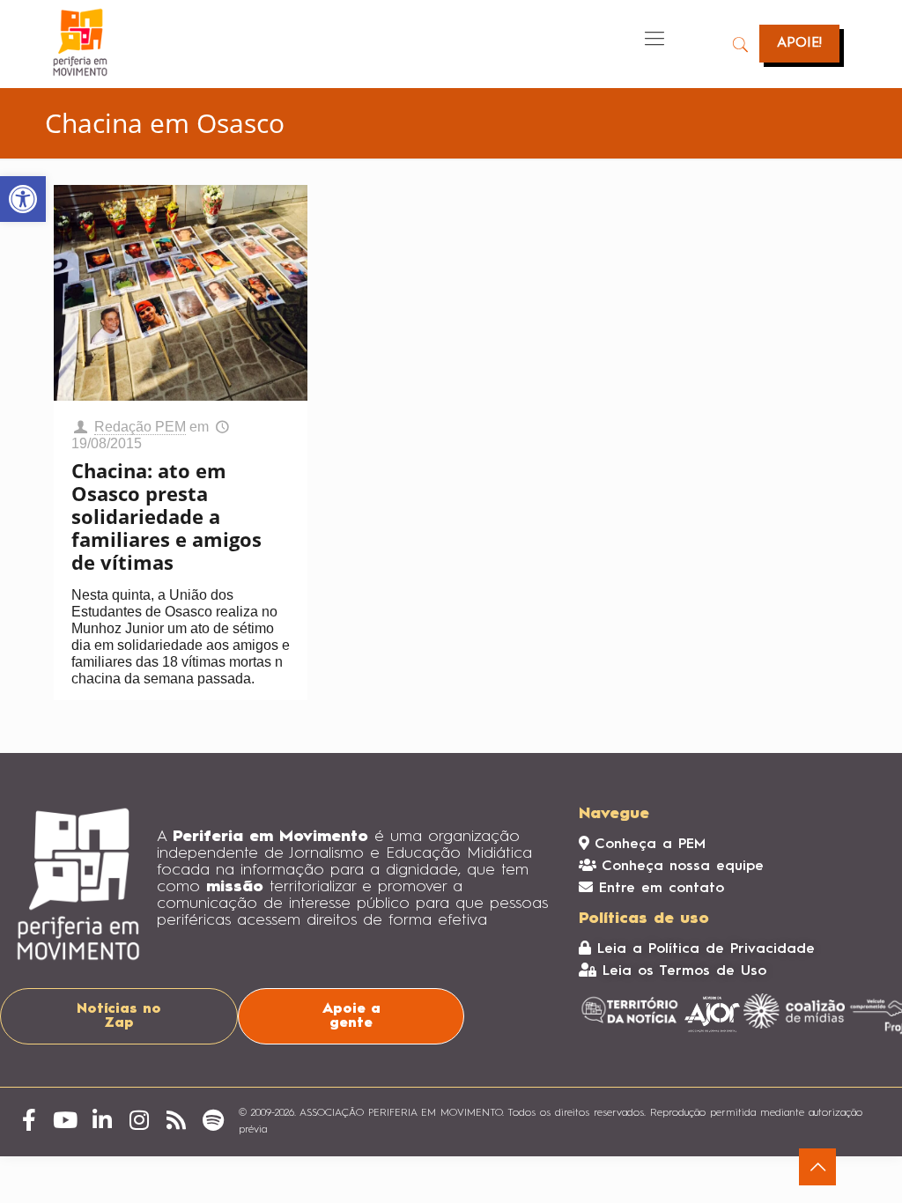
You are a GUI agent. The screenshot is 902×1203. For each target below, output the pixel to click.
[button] (23, 199)
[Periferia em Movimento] (80, 42)
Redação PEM (140, 426)
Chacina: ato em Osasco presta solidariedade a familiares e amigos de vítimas (166, 516)
